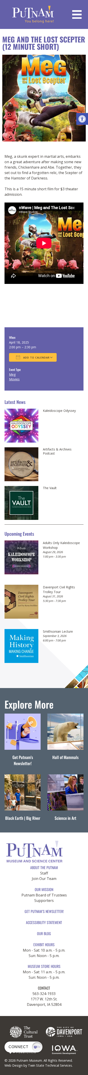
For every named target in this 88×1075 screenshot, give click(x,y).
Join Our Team (44, 878)
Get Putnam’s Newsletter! (22, 760)
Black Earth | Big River (22, 818)
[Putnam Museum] (33, 14)
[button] (82, 119)
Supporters (44, 900)
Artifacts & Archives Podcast (57, 451)
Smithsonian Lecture (58, 631)
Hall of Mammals (65, 757)
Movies (14, 379)
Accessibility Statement (44, 922)
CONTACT (44, 988)
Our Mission (44, 889)
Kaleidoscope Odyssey (59, 411)
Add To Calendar (36, 357)
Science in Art (65, 818)
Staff (44, 873)
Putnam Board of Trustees (44, 895)
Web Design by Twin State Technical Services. (39, 1065)
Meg (12, 374)
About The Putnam (44, 867)
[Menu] (77, 14)
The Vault (50, 488)
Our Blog (44, 933)
